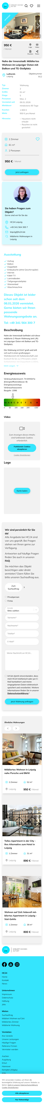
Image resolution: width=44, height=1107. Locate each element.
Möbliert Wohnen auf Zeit (13, 1018)
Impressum (7, 994)
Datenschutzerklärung (17, 693)
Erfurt (4, 1063)
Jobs (4, 1004)
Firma (10, 601)
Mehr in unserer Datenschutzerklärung (23, 1085)
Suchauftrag (7, 1015)
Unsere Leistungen (10, 1039)
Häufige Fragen (9, 1042)
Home (4, 977)
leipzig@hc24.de (17, 232)
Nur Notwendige (22, 1100)
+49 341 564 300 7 (19, 227)
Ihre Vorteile (7, 1036)
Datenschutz (7, 997)
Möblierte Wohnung (11, 1025)
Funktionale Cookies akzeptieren (22, 448)
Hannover (6, 1066)
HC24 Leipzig (16, 222)
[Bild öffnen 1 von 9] (22, 26)
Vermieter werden (10, 1049)
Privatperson (13, 597)
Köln (4, 1073)
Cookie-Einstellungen (22, 455)
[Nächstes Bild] (38, 25)
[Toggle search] (26, 5)
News (4, 983)
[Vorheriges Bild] (5, 25)
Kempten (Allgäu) (9, 1070)
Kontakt (5, 980)
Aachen (5, 1056)
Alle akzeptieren (22, 1093)
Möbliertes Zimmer (10, 1022)
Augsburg (6, 1059)
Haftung (5, 1001)
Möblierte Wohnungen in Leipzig (21, 237)
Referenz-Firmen (9, 1046)
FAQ (7, 560)
